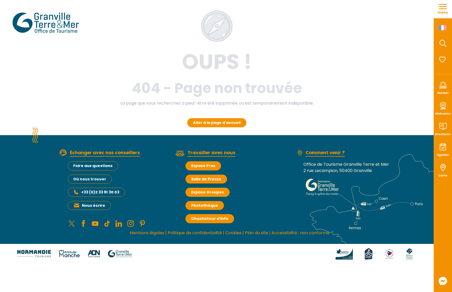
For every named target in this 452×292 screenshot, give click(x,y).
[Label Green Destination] (344, 253)
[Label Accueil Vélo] (368, 253)
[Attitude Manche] (69, 253)
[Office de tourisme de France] (409, 253)
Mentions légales (147, 233)
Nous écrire (93, 205)
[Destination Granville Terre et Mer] (46, 22)
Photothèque (204, 205)
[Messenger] (443, 281)
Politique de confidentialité (195, 233)
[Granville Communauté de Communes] (120, 253)
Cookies (233, 233)
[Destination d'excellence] (389, 253)
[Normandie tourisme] (34, 253)
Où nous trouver (89, 179)
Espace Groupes (207, 192)
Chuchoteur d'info (209, 218)
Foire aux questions (92, 165)
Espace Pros (203, 165)
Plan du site (256, 233)
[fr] (443, 27)
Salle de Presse (206, 179)
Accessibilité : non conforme (301, 233)
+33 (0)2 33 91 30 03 (100, 192)
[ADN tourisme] (94, 253)
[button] (443, 43)
